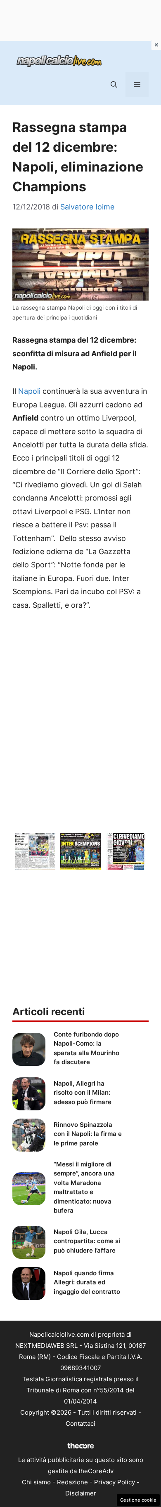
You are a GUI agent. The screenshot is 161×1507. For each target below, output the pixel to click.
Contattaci (80, 1423)
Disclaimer (80, 1493)
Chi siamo (36, 1482)
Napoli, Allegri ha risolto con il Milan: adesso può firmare (82, 1092)
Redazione (72, 1482)
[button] (113, 84)
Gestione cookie (138, 1500)
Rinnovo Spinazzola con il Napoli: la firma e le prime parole (88, 1134)
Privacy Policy (114, 1482)
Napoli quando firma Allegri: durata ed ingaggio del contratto (87, 1282)
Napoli (29, 391)
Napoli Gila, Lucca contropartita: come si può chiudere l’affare (87, 1241)
